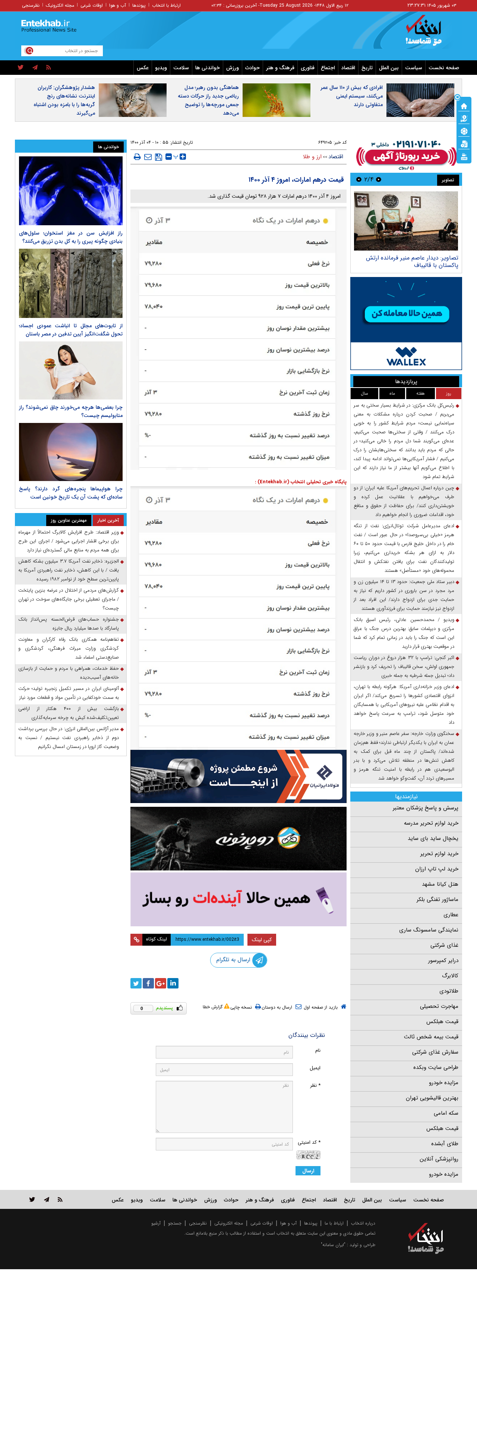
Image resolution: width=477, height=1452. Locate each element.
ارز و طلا (312, 156)
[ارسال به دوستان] (148, 157)
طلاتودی (448, 991)
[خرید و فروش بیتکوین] (406, 323)
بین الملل (389, 68)
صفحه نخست (444, 68)
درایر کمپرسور (443, 960)
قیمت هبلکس (442, 1021)
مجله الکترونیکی (228, 1223)
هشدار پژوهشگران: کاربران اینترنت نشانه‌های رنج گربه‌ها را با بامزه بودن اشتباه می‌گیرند (64, 100)
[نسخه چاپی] (137, 157)
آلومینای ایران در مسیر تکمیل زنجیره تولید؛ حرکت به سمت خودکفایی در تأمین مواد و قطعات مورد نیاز (68, 693)
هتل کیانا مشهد (440, 884)
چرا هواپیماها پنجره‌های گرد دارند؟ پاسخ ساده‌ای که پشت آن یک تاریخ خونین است (71, 493)
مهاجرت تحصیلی (439, 1006)
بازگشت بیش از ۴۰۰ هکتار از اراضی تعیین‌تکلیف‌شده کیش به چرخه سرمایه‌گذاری (68, 713)
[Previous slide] (378, 179)
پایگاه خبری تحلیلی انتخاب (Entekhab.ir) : (301, 482)
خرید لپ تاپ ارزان (436, 868)
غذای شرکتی (444, 945)
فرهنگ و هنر (280, 68)
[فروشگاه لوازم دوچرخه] (238, 838)
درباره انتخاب (363, 1223)
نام (317, 1050)
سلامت (181, 68)
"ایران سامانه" (333, 1244)
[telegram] (35, 67)
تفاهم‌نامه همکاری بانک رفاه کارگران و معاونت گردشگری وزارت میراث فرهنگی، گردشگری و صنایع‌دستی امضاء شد (68, 648)
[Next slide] (358, 179)
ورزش (232, 68)
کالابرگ (450, 975)
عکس (143, 68)
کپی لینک (262, 940)
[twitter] (20, 67)
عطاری (450, 914)
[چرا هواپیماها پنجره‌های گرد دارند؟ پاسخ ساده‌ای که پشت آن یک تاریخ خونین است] (71, 452)
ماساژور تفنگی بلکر (437, 899)
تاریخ (367, 68)
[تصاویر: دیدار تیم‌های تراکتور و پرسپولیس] (406, 221)
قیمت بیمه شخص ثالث (431, 1036)
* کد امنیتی (309, 1142)
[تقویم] (464, 143)
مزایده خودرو (443, 1082)
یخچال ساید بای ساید (433, 838)
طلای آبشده (444, 1143)
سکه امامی (446, 1113)
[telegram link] (46, 1199)
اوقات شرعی (91, 5)
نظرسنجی (31, 5)
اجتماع (328, 68)
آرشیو (156, 1223)
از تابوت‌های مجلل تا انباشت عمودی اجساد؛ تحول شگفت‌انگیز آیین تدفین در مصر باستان (71, 330)
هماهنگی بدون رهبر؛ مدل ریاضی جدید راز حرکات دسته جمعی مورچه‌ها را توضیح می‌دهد (208, 100)
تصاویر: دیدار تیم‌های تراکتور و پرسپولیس (408, 257)
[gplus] (160, 983)
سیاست (413, 68)
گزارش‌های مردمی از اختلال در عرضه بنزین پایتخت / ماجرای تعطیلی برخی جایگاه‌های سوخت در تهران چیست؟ (68, 599)
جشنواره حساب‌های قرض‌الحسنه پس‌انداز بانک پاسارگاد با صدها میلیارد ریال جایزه (68, 623)
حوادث (252, 68)
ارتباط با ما (334, 1223)
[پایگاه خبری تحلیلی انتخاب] (429, 34)
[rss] (49, 67)
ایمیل (315, 1068)
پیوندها (139, 5)
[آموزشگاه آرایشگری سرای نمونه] (238, 899)
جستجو (174, 1223)
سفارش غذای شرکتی (435, 1052)
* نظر (315, 1085)
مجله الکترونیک (60, 5)
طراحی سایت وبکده (435, 1067)
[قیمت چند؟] (464, 118)
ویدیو (161, 68)
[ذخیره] (158, 157)
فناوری (308, 68)
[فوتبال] (464, 130)
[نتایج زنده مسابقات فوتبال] (464, 156)
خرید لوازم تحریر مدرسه (431, 823)
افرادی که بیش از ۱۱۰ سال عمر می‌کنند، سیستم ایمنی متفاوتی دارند (351, 96)
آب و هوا (117, 5)
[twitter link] (32, 1199)
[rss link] (60, 1199)
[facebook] (148, 983)
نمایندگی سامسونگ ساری (428, 930)
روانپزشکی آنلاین (439, 1159)
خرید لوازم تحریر (439, 853)
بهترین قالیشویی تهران (432, 1097)
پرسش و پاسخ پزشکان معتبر (425, 807)
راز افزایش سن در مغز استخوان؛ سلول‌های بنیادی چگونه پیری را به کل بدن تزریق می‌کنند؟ (71, 237)
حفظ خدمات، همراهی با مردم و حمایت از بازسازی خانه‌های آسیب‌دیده (68, 673)
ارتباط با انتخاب (166, 5)
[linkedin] (173, 983)
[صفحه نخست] (464, 105)
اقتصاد (348, 68)
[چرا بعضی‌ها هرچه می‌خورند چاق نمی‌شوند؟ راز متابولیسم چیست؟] (71, 370)
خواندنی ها (207, 68)
